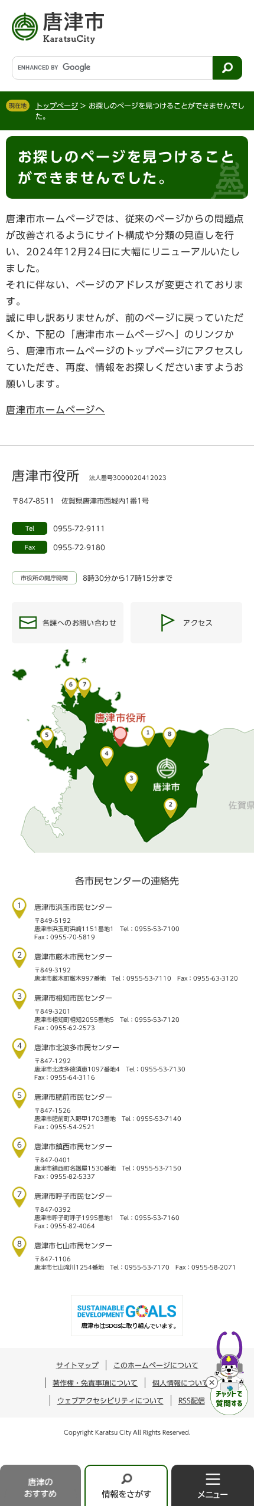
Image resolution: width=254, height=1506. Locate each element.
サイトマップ (77, 1365)
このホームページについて (155, 1365)
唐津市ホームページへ (55, 410)
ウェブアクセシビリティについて (110, 1400)
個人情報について (180, 1382)
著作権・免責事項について (95, 1382)
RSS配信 (191, 1400)
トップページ (56, 105)
